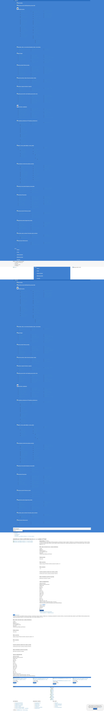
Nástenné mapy (47, 196)
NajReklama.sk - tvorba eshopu (22, 709)
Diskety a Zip (23, 124)
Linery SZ (22, 19)
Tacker (46, 97)
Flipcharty (20, 197)
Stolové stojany (47, 197)
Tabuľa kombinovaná (35, 198)
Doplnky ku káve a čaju (36, 244)
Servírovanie (47, 234)
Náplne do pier (47, 72)
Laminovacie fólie (35, 165)
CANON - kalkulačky (23, 168)
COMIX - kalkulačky (24, 171)
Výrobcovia (37, 706)
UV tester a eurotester (23, 180)
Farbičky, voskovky (22, 79)
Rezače (33, 98)
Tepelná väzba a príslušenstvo (37, 178)
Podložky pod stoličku (48, 188)
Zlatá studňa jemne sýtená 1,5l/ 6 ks (19, 679)
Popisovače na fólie (35, 70)
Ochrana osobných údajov (19, 707)
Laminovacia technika (36, 176)
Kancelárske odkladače (49, 96)
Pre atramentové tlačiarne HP (24, 156)
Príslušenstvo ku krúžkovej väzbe (37, 180)
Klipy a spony (34, 103)
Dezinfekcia (21, 230)
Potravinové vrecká (35, 237)
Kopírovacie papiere (22, 55)
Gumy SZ (22, 27)
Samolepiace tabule (35, 197)
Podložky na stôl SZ (48, 14)
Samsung (20, 148)
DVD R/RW (23, 127)
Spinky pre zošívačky (35, 95)
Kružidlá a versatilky (22, 73)
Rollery (33, 75)
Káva (33, 242)
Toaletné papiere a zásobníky (22, 226)
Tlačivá (20, 60)
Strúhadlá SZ (23, 28)
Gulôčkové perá (21, 66)
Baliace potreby (47, 61)
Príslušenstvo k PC (35, 124)
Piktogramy (46, 62)
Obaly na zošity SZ (24, 30)
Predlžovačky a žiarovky (23, 183)
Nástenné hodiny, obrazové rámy (22, 188)
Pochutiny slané (47, 243)
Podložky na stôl (47, 48)
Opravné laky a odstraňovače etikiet (22, 89)
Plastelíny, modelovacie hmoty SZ (37, 25)
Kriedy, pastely (34, 80)
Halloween (23, 237)
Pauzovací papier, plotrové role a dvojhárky (49, 60)
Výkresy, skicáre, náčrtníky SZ (37, 31)
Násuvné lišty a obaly (22, 112)
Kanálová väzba (47, 169)
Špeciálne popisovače (22, 67)
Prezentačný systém (35, 206)
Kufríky (46, 80)
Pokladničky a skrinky (35, 112)
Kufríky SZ (36, 29)
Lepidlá (20, 90)
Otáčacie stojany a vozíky (49, 117)
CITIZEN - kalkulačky (23, 170)
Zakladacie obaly (47, 111)
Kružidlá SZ (38, 41)
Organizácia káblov (22, 122)
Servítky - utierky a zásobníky (22, 223)
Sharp (46, 148)
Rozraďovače (34, 115)
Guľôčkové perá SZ (24, 16)
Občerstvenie (17, 534)
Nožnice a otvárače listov (36, 100)
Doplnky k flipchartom (22, 198)
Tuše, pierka (34, 79)
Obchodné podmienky (19, 702)
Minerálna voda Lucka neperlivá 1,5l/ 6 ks (80, 679)
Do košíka (14, 682)
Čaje (32, 243)
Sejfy (45, 108)
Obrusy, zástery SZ (37, 22)
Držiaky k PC (34, 123)
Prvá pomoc (21, 212)
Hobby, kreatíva (47, 81)
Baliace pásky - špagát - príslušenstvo (49, 89)
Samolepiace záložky (35, 57)
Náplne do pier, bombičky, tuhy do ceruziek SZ (24, 25)
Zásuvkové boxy (34, 102)
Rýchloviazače (34, 116)
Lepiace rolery (34, 90)
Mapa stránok (37, 705)
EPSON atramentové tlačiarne (38, 155)
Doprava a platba (18, 706)
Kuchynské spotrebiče (48, 236)
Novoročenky (47, 49)
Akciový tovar (37, 708)
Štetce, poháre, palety (35, 84)
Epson (35, 153)
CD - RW (22, 130)
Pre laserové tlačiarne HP (23, 154)
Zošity (33, 60)
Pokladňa (16, 265)
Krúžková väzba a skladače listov (37, 173)
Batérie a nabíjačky (48, 165)
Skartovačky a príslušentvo (47, 168)
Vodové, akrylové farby (23, 82)
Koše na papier (21, 100)
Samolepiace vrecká (35, 117)
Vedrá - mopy (34, 229)
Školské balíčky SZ (48, 17)
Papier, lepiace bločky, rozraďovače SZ (37, 33)
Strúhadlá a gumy (22, 72)
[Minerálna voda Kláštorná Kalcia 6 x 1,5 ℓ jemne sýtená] (23, 540)
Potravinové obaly (35, 234)
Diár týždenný (34, 48)
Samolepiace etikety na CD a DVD (23, 137)
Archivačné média (22, 123)
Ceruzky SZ (23, 22)
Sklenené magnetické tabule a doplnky (35, 202)
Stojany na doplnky (22, 98)
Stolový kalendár (22, 48)
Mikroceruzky (21, 69)
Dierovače (20, 96)
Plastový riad (23, 238)
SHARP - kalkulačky (24, 175)
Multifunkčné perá (35, 73)
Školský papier (34, 56)
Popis (14, 614)
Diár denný (21, 50)
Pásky (37, 158)
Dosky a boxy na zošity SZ (24, 32)
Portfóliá (33, 113)
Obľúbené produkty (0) (19, 262)
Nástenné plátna (22, 203)
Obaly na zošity (21, 113)
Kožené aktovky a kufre (23, 110)
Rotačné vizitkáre (35, 99)
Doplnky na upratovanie (36, 228)
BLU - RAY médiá (24, 131)
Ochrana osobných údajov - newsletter (21, 708)
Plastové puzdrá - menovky (48, 199)
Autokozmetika (21, 224)
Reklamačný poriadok (19, 705)
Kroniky (46, 55)
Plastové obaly (34, 109)
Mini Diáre (33, 49)
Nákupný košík (17, 264)
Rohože (46, 226)
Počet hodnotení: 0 (43, 612)
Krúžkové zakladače (22, 111)
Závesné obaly (47, 115)
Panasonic (46, 147)
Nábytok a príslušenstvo (23, 190)
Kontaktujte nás (37, 702)
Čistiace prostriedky (48, 122)
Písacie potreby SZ (22, 11)
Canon (33, 147)
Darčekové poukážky (38, 707)
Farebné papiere (22, 56)
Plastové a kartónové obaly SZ (24, 34)
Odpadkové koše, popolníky (48, 224)
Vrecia (46, 225)
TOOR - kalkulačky (24, 174)
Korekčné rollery (34, 88)
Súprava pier (34, 67)
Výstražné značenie (48, 213)
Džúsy (20, 244)
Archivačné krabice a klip (23, 108)
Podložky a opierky (35, 122)
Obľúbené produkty (58, 705)
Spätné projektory (48, 204)
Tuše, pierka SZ (36, 20)
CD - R (22, 128)
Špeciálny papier (22, 59)
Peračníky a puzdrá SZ (48, 13)
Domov (16, 533)
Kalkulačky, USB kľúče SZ (38, 43)
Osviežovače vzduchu (35, 227)
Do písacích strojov (39, 160)
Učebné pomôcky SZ (48, 15)
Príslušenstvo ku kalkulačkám (24, 177)
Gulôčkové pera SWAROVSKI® (21, 75)
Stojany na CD (23, 135)
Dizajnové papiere (48, 56)
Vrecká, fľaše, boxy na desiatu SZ (24, 36)
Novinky (56, 706)
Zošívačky (20, 99)
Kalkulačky (21, 165)
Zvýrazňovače (47, 67)
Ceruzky (20, 71)
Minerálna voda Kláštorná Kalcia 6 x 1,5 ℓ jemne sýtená (24, 536)
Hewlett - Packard (22, 149)
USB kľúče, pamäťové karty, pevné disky (24, 141)
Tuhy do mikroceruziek (23, 70)
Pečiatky (46, 98)
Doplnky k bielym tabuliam (36, 196)
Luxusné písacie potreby (36, 66)
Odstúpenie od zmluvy (19, 703)
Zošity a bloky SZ (24, 29)
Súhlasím (95, 708)
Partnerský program (58, 707)
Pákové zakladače (35, 108)
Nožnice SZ (36, 37)
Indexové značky (22, 109)
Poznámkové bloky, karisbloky (35, 62)
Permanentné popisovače (49, 70)
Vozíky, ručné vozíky (35, 192)
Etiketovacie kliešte (24, 181)
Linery (46, 66)
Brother (20, 147)
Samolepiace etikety (22, 58)
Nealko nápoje (21, 243)
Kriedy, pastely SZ (37, 21)
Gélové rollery (34, 74)
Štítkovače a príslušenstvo (49, 166)
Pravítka (20, 97)
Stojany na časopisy (48, 95)
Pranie (33, 226)
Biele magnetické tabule (23, 205)
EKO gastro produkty (22, 234)
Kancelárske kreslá (48, 189)
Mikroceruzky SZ (24, 21)
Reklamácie (37, 703)
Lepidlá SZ (36, 35)
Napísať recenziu (51, 612)
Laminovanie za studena (36, 171)
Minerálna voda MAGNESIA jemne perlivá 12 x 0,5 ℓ (62, 680)
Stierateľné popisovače (48, 71)
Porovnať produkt (49, 611)
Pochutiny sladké (47, 242)
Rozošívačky (21, 102)
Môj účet (16, 263)
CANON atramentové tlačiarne (36, 149)
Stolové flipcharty (22, 196)
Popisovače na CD (35, 69)
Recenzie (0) (17, 614)
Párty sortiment (21, 236)
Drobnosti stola (47, 100)
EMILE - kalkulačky (24, 173)
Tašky (33, 236)
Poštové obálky (34, 55)
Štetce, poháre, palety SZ (36, 28)
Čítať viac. (100, 707)
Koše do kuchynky (48, 222)
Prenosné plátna (22, 204)
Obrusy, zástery (47, 79)
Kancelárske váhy (24, 178)
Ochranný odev (47, 212)
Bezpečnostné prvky (22, 213)
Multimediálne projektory (23, 199)
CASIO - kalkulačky (24, 166)
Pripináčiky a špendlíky (48, 99)
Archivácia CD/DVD (24, 134)
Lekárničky (21, 214)
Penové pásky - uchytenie (36, 89)
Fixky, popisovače (22, 80)
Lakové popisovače (48, 69)
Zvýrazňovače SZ (24, 20)
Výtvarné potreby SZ (35, 11)
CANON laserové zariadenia (37, 152)
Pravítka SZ (38, 40)
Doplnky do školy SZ (48, 16)
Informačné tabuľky (48, 203)
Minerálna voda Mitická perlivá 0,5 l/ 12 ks (40, 679)
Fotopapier (21, 57)
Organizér (33, 50)
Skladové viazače (22, 95)
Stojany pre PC (23, 143)
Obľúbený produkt (43, 611)
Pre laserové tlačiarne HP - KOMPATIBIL (23, 151)
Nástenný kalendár (22, 49)
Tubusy (46, 116)
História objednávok (58, 703)
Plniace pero (47, 73)
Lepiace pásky (21, 91)
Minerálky (20, 242)
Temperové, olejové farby (23, 81)
